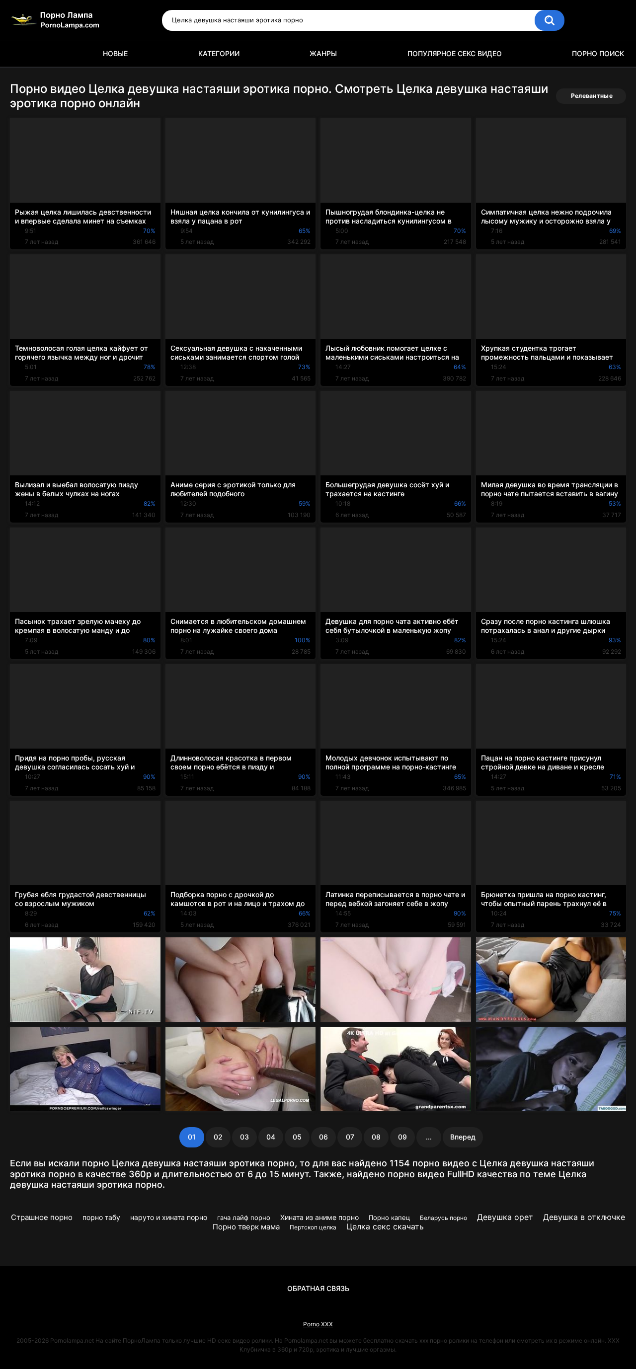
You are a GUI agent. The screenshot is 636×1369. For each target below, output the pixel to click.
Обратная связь (318, 1288)
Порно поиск (598, 53)
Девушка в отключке (584, 1217)
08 (376, 1137)
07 (350, 1137)
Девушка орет (505, 1217)
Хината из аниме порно (319, 1217)
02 (218, 1137)
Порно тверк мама (246, 1226)
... (429, 1137)
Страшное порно (42, 1217)
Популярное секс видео (454, 53)
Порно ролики (22, 54)
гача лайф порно (243, 1217)
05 (297, 1137)
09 (402, 1137)
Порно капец (389, 1217)
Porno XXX (318, 1324)
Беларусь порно (443, 1217)
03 (244, 1137)
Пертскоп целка (313, 1227)
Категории (218, 53)
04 (270, 1137)
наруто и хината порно (168, 1217)
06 (323, 1137)
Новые (115, 53)
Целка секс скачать (385, 1226)
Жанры (323, 53)
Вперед (463, 1137)
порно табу (101, 1217)
